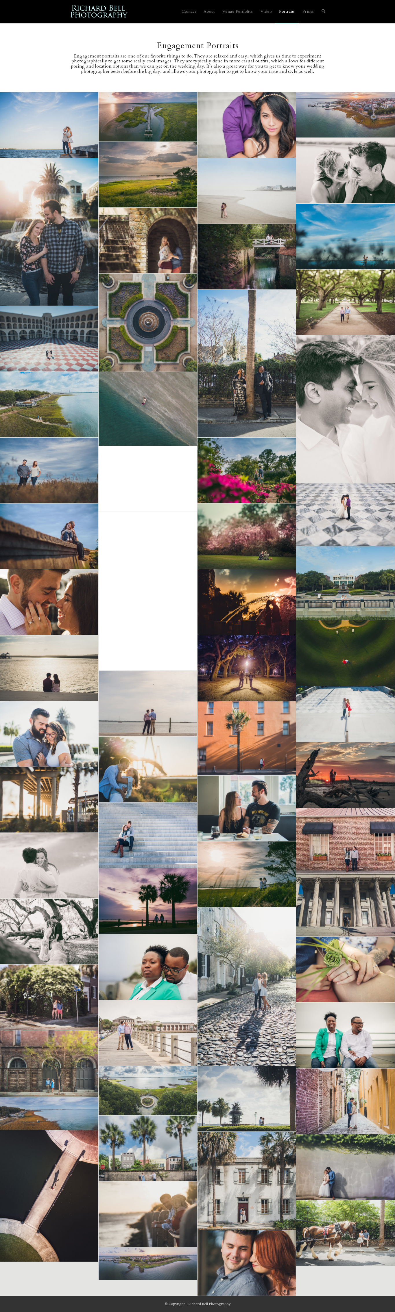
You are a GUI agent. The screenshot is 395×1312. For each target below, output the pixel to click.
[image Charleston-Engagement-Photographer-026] (148, 117)
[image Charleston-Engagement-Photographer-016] (49, 668)
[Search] (323, 11)
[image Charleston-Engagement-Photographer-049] (345, 1167)
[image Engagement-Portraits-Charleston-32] (345, 775)
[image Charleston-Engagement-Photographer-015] (148, 409)
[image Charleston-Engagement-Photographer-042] (148, 967)
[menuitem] (189, 11)
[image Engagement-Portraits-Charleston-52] (247, 668)
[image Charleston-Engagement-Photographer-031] (148, 323)
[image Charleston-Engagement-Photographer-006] (345, 171)
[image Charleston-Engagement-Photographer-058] (148, 1263)
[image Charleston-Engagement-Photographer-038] (148, 1033)
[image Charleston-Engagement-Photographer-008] (49, 339)
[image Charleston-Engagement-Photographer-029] (345, 409)
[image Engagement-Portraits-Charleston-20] (345, 841)
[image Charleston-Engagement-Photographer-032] (49, 932)
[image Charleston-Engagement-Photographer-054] (345, 1233)
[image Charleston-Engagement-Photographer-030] (345, 905)
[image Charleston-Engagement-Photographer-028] (148, 901)
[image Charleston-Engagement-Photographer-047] (49, 1196)
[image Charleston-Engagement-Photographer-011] (247, 191)
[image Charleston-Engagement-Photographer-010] (247, 602)
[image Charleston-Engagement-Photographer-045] (345, 1101)
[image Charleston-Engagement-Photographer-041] (49, 1063)
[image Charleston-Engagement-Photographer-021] (148, 769)
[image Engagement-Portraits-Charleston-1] (247, 536)
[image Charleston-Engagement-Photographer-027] (247, 874)
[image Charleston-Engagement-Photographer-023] (247, 808)
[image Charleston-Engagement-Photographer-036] (345, 970)
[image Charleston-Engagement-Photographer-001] (345, 583)
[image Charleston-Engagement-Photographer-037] (49, 997)
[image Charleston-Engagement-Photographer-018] (345, 714)
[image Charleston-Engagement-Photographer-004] (49, 125)
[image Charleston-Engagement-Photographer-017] (49, 734)
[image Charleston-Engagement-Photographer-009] (345, 653)
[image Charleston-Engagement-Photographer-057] (49, 1113)
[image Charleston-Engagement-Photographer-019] (247, 738)
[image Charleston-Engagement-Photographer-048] (247, 1181)
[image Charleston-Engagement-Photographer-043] (247, 1099)
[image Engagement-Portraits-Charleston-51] (49, 536)
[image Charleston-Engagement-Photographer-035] (148, 704)
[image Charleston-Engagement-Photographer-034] (345, 302)
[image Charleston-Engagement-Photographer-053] (148, 1214)
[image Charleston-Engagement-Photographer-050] (49, 232)
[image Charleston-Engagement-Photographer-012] (247, 364)
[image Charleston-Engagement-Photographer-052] (345, 237)
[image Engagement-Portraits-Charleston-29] (247, 125)
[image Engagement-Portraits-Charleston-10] (247, 257)
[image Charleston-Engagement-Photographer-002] (247, 470)
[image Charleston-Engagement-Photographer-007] (49, 602)
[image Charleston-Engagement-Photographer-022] (49, 800)
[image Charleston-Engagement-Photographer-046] (148, 1148)
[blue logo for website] (99, 11)
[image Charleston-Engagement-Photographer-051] (148, 479)
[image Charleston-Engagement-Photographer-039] (148, 241)
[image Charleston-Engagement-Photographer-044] (148, 1090)
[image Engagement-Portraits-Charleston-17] (148, 835)
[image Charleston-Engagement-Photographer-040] (345, 1035)
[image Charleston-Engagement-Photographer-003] (148, 591)
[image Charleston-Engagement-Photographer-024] (148, 175)
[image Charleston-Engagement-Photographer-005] (49, 470)
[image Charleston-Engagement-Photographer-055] (247, 1263)
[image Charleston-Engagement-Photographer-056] (345, 115)
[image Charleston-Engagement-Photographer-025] (49, 866)
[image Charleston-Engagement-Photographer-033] (247, 986)
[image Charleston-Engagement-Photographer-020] (49, 405)
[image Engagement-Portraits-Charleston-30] (345, 514)
